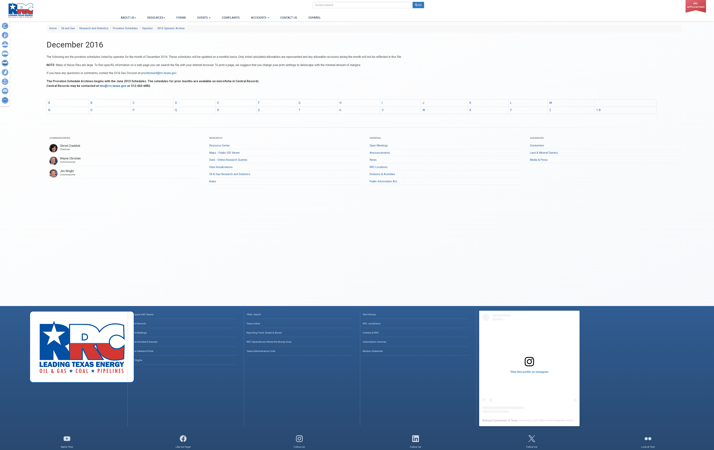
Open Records (138, 323)
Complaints (231, 17)
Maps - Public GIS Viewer (224, 152)
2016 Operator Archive (171, 28)
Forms (181, 17)
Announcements (380, 152)
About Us (127, 17)
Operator (147, 28)
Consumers (537, 145)
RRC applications (696, 5)
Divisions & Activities (382, 174)
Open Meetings (379, 145)
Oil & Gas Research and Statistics (229, 174)
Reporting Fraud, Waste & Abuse (264, 332)
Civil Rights (136, 360)
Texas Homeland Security (143, 341)
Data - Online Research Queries (228, 159)
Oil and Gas (68, 28)
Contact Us (288, 17)
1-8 (598, 110)
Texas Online (253, 323)
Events (203, 17)
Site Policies (369, 314)
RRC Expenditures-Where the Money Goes (269, 341)
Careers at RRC (371, 332)
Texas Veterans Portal (141, 351)
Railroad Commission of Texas (500, 420)
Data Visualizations (221, 167)
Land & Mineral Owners (544, 152)
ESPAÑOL (314, 17)
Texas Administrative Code (261, 351)
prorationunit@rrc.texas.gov (158, 73)
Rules (212, 181)
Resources (155, 17)
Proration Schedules (125, 28)
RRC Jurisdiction (372, 323)
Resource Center (219, 145)
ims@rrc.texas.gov (113, 86)
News (373, 159)
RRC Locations (378, 167)
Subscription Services (374, 341)
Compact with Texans (141, 314)
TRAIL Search (254, 314)
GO (420, 5)
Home (53, 28)
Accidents (259, 17)
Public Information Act (383, 181)
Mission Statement (373, 351)
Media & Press (539, 159)
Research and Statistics (93, 28)
